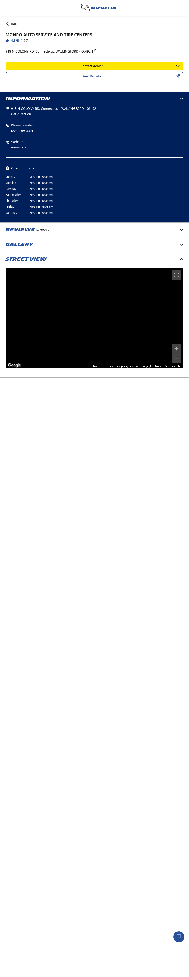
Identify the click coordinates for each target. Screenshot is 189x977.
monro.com (20, 147)
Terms (158, 366)
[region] (94, 318)
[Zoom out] (176, 358)
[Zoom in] (176, 348)
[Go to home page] (98, 8)
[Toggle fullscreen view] (176, 275)
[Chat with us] (178, 936)
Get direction (21, 114)
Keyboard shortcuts (103, 366)
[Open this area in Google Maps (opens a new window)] (14, 365)
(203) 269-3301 (22, 130)
